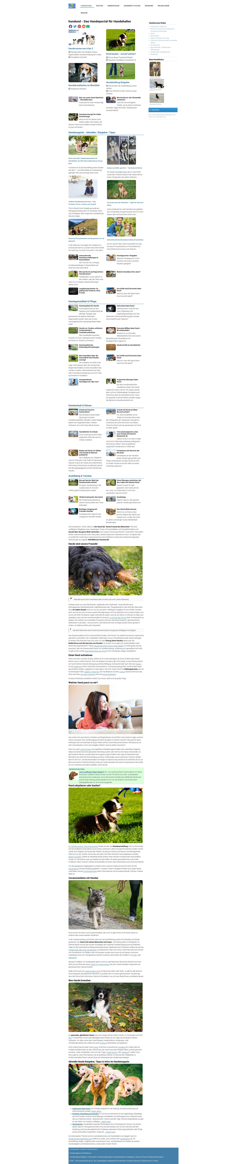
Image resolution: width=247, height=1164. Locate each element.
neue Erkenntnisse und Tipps (95, 651)
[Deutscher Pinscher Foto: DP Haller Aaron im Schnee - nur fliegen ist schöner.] (157, 98)
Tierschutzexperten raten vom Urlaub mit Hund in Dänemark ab (127, 434)
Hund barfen (77, 1124)
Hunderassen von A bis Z (81, 48)
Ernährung (103, 1043)
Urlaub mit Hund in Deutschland (86, 411)
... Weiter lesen (105, 1122)
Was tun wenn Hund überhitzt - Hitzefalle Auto (91, 99)
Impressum (137, 1161)
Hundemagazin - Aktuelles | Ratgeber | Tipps (92, 132)
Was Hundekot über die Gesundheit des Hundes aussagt (89, 358)
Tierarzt (122, 672)
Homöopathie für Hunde (89, 306)
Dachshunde (155, 36)
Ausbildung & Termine (80, 476)
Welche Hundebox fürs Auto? (129, 272)
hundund (82, 1161)
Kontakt (129, 1161)
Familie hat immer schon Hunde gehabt (108, 646)
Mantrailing (73, 958)
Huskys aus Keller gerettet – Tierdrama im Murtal (124, 168)
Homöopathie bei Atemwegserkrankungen (89, 346)
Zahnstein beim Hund (125, 306)
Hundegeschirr (111, 1052)
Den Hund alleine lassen (126, 509)
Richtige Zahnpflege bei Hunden (85, 1114)
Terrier (153, 33)
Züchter (99, 6)
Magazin (84, 13)
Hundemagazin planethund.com (80, 1139)
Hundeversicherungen (155, 1157)
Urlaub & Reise (163, 6)
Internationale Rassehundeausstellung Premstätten (125, 240)
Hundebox (121, 1047)
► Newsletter (154, 110)
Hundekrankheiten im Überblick (84, 85)
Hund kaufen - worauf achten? (121, 54)
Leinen (95, 1047)
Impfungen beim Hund (81, 1109)
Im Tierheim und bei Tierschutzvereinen (83, 846)
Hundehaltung (125, 1139)
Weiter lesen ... (96, 1111)
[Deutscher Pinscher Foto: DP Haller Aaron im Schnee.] (157, 83)
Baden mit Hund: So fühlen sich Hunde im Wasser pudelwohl (90, 453)
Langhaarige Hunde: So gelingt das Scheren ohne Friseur (89, 291)
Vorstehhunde (155, 45)
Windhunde (154, 54)
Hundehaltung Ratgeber (118, 82)
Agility (134, 955)
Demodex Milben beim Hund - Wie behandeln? (128, 329)
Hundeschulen (113, 6)
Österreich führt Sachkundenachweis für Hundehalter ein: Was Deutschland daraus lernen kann (86, 160)
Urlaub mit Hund (141, 1157)
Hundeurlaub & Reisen (80, 405)
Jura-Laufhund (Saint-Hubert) (91, 772)
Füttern (138, 664)
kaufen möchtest (75, 857)
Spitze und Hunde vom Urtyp (160, 38)
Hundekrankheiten (119, 1157)
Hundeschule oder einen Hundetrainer (83, 950)
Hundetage (121, 497)
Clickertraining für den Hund (91, 497)
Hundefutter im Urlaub (88, 432)
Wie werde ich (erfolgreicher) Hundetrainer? (91, 273)
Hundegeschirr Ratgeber (127, 256)
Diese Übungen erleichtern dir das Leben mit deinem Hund (129, 481)
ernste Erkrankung (109, 674)
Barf (70, 1038)
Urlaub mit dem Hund (92, 971)
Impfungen (95, 672)
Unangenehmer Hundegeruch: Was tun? (89, 381)
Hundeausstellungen (105, 1157)
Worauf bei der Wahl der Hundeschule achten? (89, 481)
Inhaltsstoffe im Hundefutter (128, 345)
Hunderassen (86, 6)
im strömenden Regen (118, 617)
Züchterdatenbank (90, 871)
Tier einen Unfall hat (87, 674)
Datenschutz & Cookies (150, 1161)
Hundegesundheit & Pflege (82, 301)
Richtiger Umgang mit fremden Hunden (88, 510)
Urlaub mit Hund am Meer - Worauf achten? (128, 411)
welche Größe (85, 749)
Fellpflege (77, 666)
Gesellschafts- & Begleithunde (160, 52)
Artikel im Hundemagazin (100, 964)
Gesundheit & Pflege (132, 6)
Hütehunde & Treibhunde (159, 26)
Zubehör (87, 672)
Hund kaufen (92, 1157)
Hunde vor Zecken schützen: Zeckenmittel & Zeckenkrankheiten (91, 330)
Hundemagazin (75, 1153)
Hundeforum (86, 1153)
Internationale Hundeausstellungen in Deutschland (88, 258)
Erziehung (149, 6)
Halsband (125, 1052)
